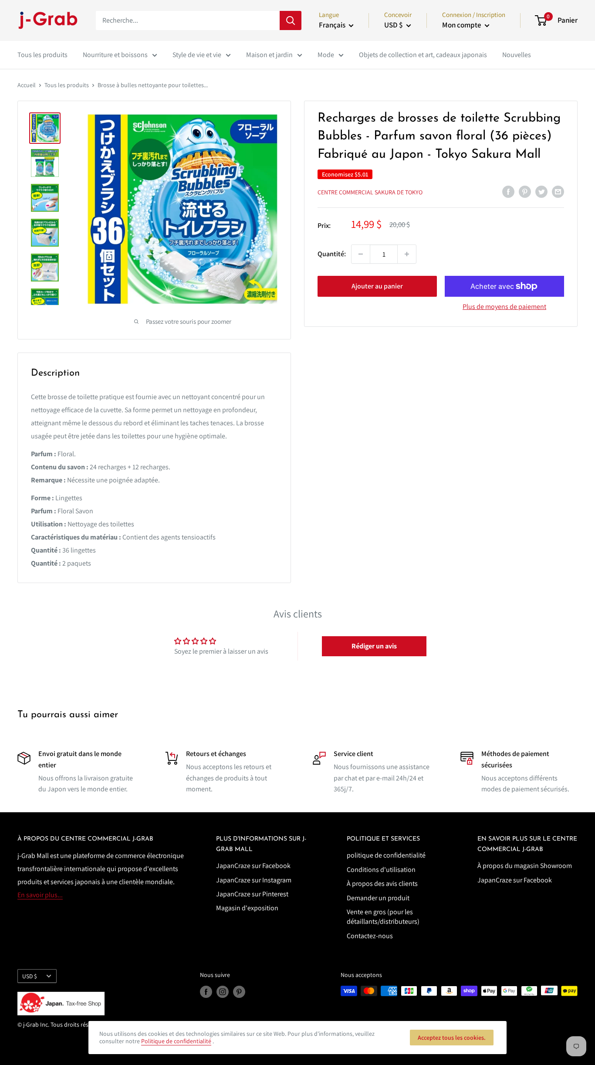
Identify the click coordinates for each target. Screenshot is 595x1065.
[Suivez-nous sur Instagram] (222, 992)
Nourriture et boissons (115, 54)
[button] (374, 646)
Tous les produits (42, 54)
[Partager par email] (558, 191)
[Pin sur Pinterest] (525, 191)
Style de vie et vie (196, 54)
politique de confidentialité (386, 855)
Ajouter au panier (377, 286)
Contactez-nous (370, 935)
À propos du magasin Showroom (524, 865)
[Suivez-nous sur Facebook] (206, 992)
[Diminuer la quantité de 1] (361, 254)
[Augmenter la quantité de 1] (407, 254)
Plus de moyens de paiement (504, 306)
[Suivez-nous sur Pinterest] (239, 992)
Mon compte (462, 25)
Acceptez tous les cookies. (452, 1037)
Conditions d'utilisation (381, 869)
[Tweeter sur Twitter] (541, 191)
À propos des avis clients (382, 883)
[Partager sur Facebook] (508, 191)
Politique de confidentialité (176, 1041)
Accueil (26, 85)
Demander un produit (378, 897)
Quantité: (332, 253)
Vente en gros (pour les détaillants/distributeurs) (383, 916)
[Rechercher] (290, 20)
